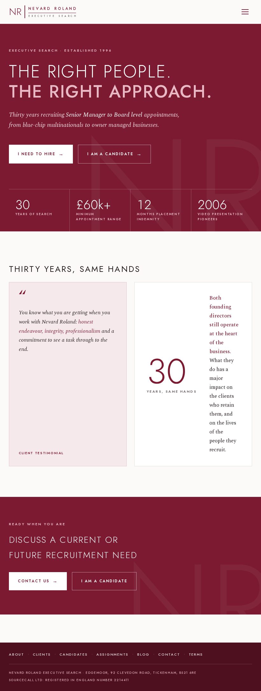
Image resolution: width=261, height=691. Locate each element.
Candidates (74, 654)
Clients (42, 654)
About (16, 654)
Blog (143, 654)
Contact (169, 654)
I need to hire (41, 154)
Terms (196, 654)
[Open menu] (245, 12)
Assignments (112, 654)
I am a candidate (114, 154)
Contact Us (38, 581)
